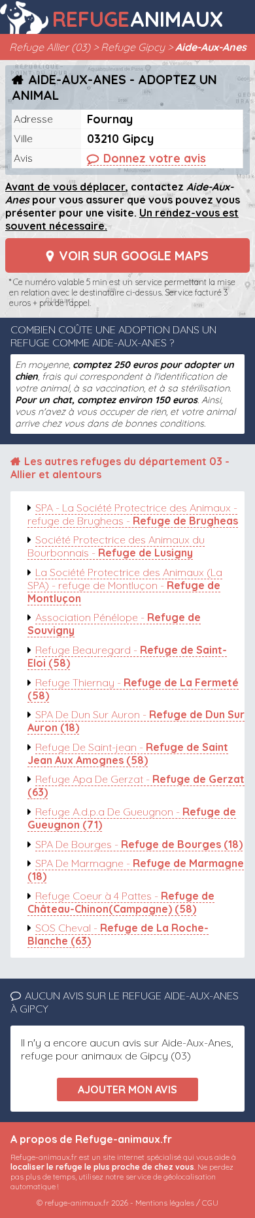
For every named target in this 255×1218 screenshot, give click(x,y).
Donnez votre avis (154, 158)
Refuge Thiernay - (133, 689)
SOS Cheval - (118, 934)
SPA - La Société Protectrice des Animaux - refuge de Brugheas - (132, 514)
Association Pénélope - (114, 624)
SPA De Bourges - (139, 844)
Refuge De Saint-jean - (127, 753)
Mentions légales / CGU (176, 1203)
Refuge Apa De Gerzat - (136, 785)
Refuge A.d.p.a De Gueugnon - (131, 818)
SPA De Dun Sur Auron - (136, 721)
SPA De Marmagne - (135, 870)
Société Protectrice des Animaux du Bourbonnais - (116, 546)
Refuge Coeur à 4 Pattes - (120, 902)
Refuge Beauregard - (127, 656)
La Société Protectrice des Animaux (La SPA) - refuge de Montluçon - (124, 585)
